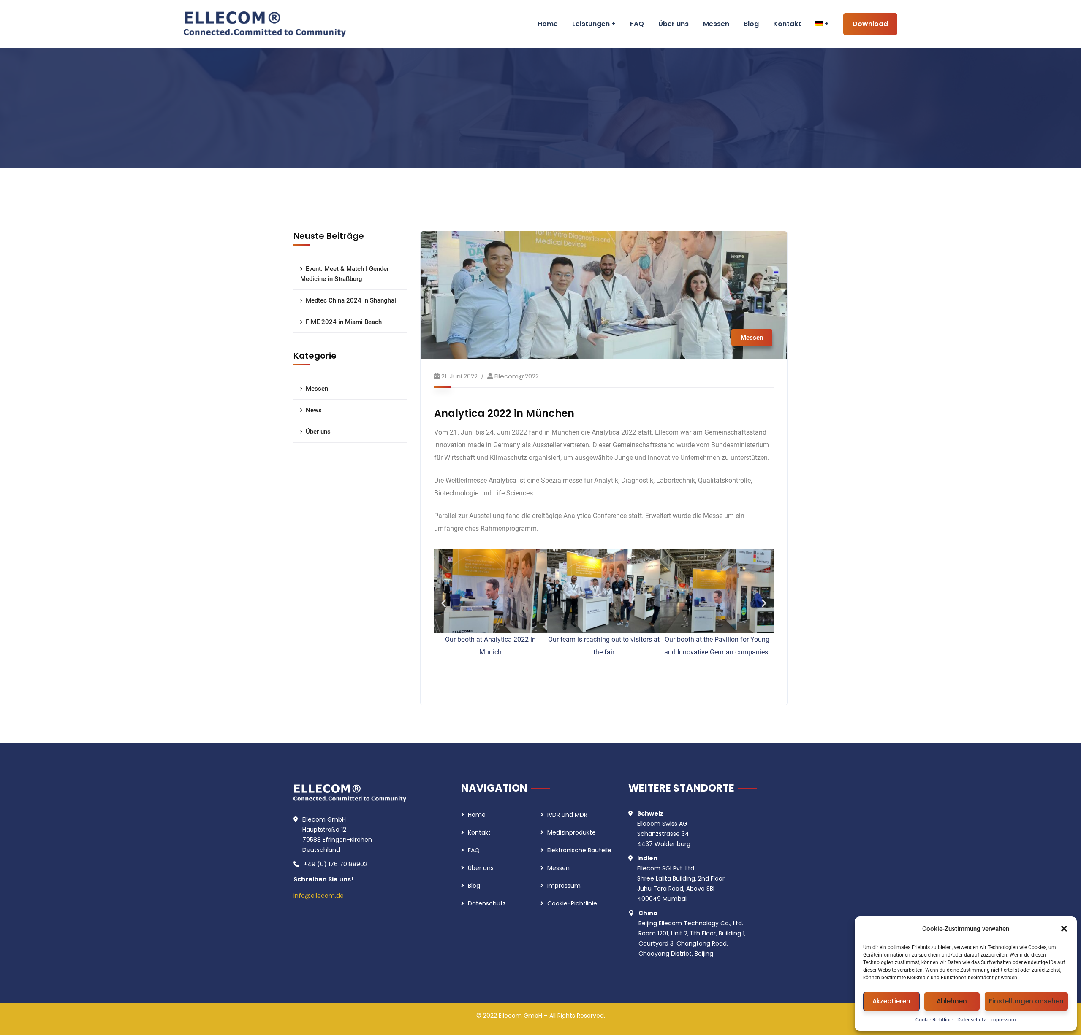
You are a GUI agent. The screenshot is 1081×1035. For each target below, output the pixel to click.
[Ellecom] (265, 24)
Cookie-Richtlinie (934, 1020)
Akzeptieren (891, 1001)
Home (477, 815)
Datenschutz (971, 1020)
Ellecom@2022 (516, 376)
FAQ (474, 850)
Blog (474, 885)
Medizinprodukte (571, 832)
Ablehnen (952, 1001)
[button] (1064, 928)
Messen (752, 337)
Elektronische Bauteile (579, 850)
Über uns (318, 431)
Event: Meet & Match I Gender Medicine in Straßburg (344, 274)
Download (870, 24)
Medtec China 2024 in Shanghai (351, 300)
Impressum (1003, 1020)
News (314, 410)
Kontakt (479, 832)
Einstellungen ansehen (1026, 1001)
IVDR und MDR (567, 815)
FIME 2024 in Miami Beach (344, 322)
